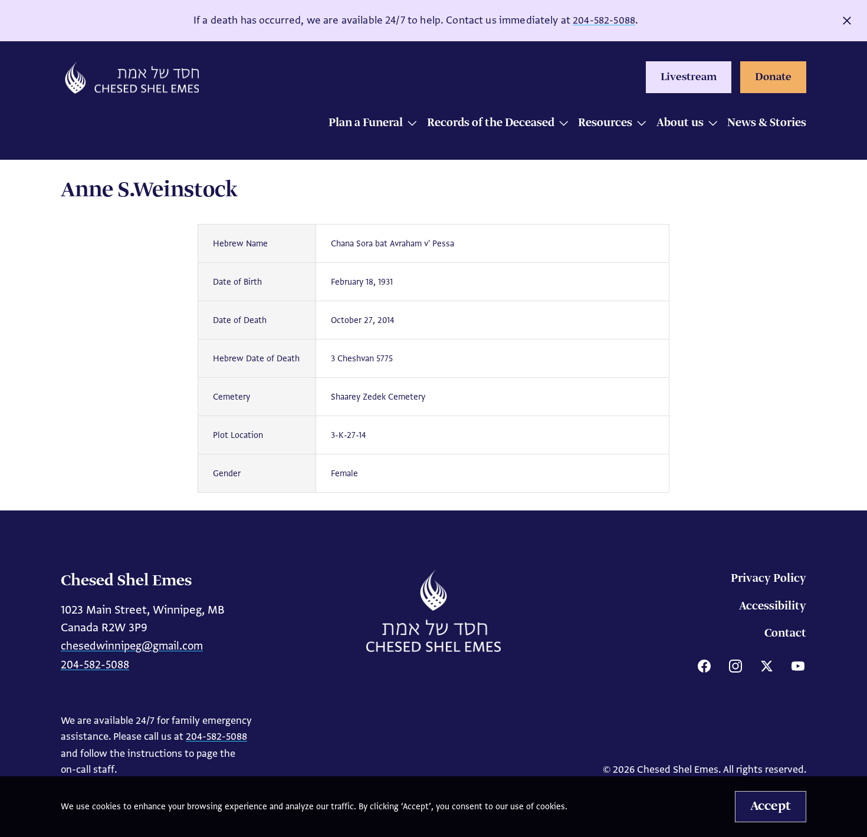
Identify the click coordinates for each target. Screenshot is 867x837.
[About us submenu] (710, 124)
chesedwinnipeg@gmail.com (132, 645)
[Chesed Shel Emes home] (433, 610)
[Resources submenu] (638, 124)
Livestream (689, 77)
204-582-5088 (604, 20)
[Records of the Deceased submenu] (560, 124)
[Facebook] (704, 666)
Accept (770, 806)
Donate (773, 77)
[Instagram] (735, 666)
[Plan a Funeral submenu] (409, 124)
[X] (766, 666)
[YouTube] (798, 666)
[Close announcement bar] (847, 20)
